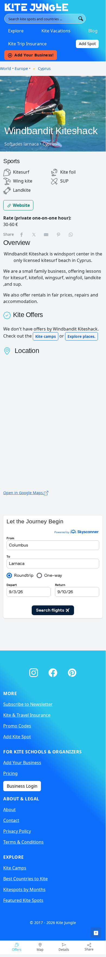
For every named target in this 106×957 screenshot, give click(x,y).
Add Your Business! (33, 55)
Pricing (10, 773)
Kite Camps (14, 868)
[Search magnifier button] (81, 18)
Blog (93, 31)
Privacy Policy (17, 831)
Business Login (22, 786)
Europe (21, 68)
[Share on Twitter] (34, 234)
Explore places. (81, 336)
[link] (96, 932)
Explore (16, 31)
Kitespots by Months (24, 889)
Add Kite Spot (17, 737)
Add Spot (87, 43)
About (9, 810)
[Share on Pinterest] (58, 234)
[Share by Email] (46, 234)
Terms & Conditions (23, 842)
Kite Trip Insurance (27, 44)
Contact (11, 820)
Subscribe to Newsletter (28, 704)
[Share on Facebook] (21, 234)
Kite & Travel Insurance (26, 715)
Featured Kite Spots (23, 900)
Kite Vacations (55, 31)
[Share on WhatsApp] (71, 234)
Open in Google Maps (23, 492)
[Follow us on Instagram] (34, 671)
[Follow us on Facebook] (54, 671)
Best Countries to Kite (25, 879)
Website (21, 205)
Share (89, 949)
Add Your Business (22, 763)
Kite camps (45, 336)
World (5, 68)
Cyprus (44, 68)
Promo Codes (17, 726)
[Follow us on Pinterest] (72, 671)
